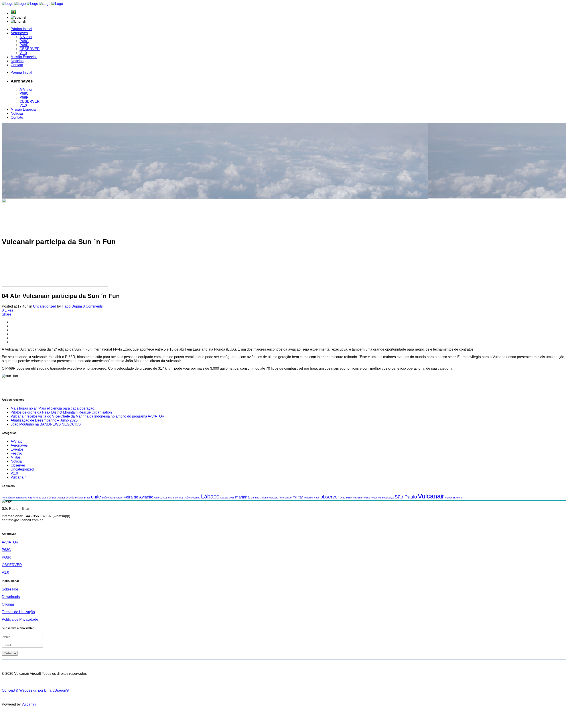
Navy (317, 497)
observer (329, 497)
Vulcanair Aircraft (454, 497)
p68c (342, 497)
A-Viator (17, 441)
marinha (242, 497)
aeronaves (21, 497)
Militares (308, 497)
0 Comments (93, 306)
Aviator (61, 497)
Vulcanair (18, 477)
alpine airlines (49, 497)
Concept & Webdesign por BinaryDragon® (35, 690)
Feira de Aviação (138, 497)
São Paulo (405, 497)
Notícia (16, 461)
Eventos (17, 449)
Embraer (118, 497)
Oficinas (8, 604)
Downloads (11, 597)
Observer (18, 465)
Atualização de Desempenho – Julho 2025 (44, 420)
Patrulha (357, 497)
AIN (30, 497)
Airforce (37, 497)
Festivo (16, 453)
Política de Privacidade (20, 619)
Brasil (87, 497)
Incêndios (178, 497)
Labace (210, 496)
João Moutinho (192, 497)
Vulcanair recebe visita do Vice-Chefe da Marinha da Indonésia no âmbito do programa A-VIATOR (87, 416)
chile (96, 497)
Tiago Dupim (72, 306)
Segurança (388, 497)
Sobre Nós (10, 589)
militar (297, 497)
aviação (70, 497)
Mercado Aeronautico (280, 497)
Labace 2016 (227, 497)
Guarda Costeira (163, 497)
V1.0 (14, 473)
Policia (366, 497)
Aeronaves (19, 445)
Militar (15, 457)
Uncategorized (44, 306)
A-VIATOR (10, 542)
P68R (349, 497)
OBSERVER (12, 565)
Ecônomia (107, 497)
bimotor (79, 497)
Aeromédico (8, 497)
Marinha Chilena (259, 497)
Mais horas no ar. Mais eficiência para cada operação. (53, 408)
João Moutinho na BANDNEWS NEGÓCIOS (46, 424)
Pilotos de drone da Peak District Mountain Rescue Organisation (61, 412)
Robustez (376, 497)
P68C (6, 550)
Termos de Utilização (18, 612)
